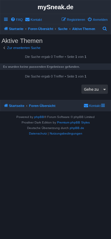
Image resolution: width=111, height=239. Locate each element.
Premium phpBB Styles (73, 122)
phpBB (39, 117)
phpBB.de (77, 128)
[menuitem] (16, 19)
